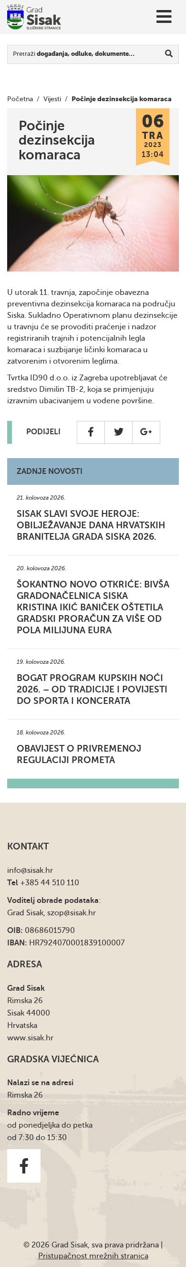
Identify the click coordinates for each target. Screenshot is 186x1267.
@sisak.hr (37, 870)
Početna (20, 99)
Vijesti (52, 99)
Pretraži (73, 53)
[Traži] (169, 54)
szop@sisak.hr (71, 913)
